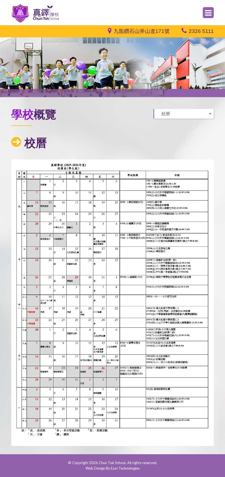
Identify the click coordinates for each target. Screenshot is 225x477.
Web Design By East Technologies (113, 468)
